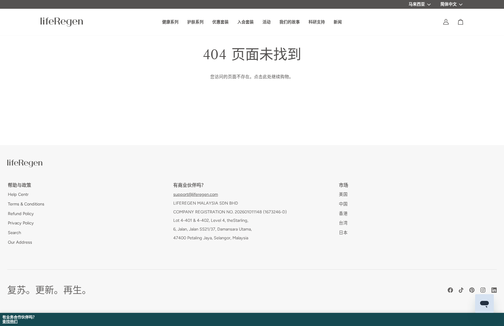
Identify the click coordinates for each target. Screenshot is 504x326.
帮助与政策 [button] (19, 185)
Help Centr (18, 194)
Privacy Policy (21, 223)
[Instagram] (483, 290)
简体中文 (448, 4)
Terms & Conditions (26, 204)
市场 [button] (343, 185)
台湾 (343, 223)
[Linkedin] (494, 290)
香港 (343, 213)
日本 (343, 232)
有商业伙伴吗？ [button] (189, 185)
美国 (343, 194)
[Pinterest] (472, 290)
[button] (289, 22)
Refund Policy (21, 213)
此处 (267, 76)
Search (14, 232)
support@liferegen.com (195, 194)
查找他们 (10, 322)
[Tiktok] (461, 290)
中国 (343, 204)
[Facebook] (450, 290)
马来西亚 (417, 4)
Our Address (20, 242)
